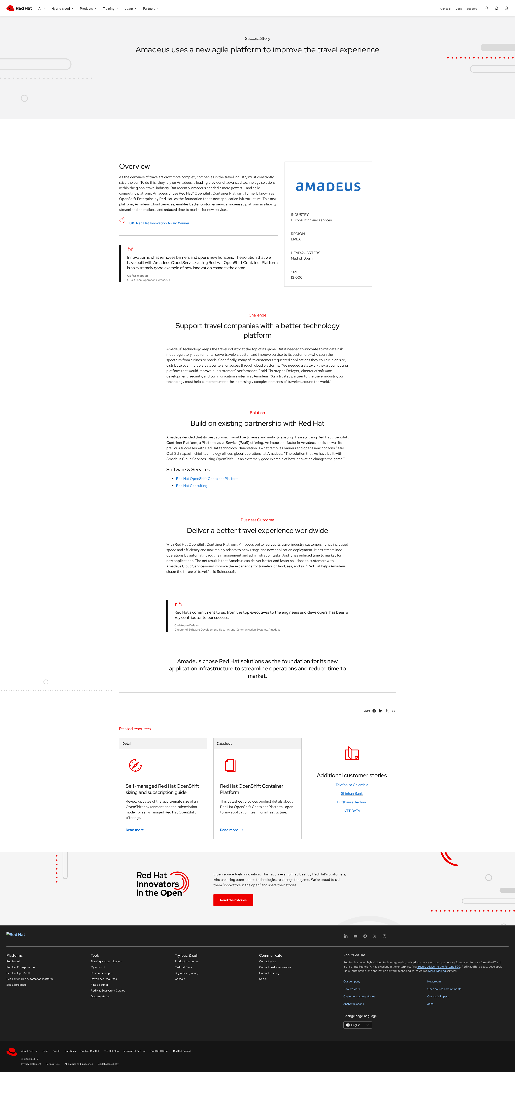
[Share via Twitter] (387, 710)
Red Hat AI (13, 961)
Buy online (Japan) (187, 973)
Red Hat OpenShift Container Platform (207, 478)
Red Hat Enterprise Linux (22, 967)
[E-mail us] (393, 710)
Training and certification (106, 961)
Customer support (102, 973)
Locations (70, 1051)
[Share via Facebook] (374, 710)
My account (98, 967)
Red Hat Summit (182, 1051)
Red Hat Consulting (191, 485)
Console (445, 8)
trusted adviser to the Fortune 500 (438, 966)
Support (472, 8)
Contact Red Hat (89, 1051)
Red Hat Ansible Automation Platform (29, 979)
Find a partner (99, 984)
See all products (16, 984)
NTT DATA (352, 810)
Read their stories (233, 900)
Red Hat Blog (111, 1051)
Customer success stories (359, 996)
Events (56, 1051)
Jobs (430, 1004)
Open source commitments (444, 989)
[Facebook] (365, 937)
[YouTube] (355, 937)
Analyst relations (353, 1004)
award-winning (436, 971)
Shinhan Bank (352, 793)
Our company (351, 981)
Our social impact (438, 996)
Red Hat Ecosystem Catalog (108, 990)
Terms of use (53, 1064)
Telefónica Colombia (352, 784)
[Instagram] (384, 937)
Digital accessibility (108, 1064)
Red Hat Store (184, 967)
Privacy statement (31, 1064)
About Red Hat (29, 1051)
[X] (374, 937)
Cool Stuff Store (159, 1051)
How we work (351, 989)
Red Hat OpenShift (18, 973)
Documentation (100, 996)
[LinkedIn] (345, 937)
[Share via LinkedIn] (380, 710)
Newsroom (434, 981)
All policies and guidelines (79, 1064)
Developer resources (104, 979)
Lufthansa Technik (352, 802)
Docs (458, 8)
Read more (135, 830)
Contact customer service (275, 967)
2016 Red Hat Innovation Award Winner (158, 223)
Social (263, 979)
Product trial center (187, 961)
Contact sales (267, 961)
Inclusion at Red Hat (135, 1051)
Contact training (269, 973)
